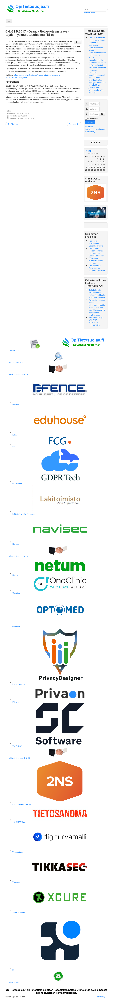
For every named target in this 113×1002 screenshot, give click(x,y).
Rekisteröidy (90, 131)
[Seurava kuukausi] (91, 151)
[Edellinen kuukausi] (87, 151)
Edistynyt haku (89, 12)
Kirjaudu (90, 122)
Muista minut (92, 118)
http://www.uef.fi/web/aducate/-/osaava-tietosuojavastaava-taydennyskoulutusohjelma (33, 76)
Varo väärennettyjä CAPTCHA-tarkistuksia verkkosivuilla (96, 321)
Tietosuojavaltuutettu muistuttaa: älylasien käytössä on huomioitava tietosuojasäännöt (97, 42)
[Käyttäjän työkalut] (77, 42)
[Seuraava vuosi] (89, 151)
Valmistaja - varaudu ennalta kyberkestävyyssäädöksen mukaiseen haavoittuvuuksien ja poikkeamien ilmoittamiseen (97, 307)
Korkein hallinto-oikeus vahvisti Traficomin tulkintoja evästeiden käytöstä (97, 294)
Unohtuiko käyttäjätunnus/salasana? (95, 127)
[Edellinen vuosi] (86, 151)
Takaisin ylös (102, 996)
